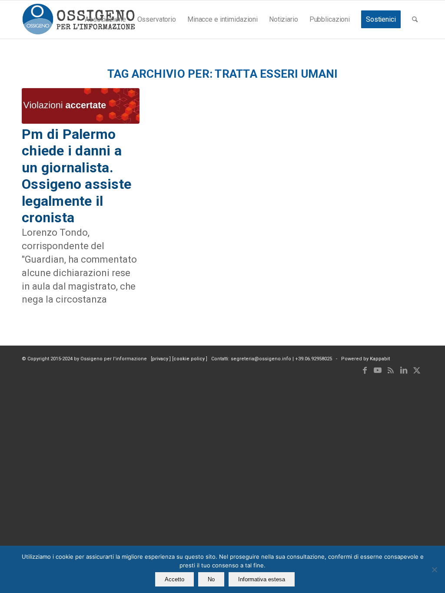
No (211, 579)
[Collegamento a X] (416, 370)
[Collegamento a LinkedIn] (403, 370)
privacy (160, 359)
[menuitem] (105, 19)
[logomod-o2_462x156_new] (78, 19)
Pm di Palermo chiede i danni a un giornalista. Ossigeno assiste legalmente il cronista (76, 176)
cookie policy (189, 359)
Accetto (174, 579)
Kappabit (380, 359)
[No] (434, 569)
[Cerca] (414, 19)
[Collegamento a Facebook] (364, 370)
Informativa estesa (261, 579)
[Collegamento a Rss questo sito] (390, 370)
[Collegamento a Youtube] (377, 370)
